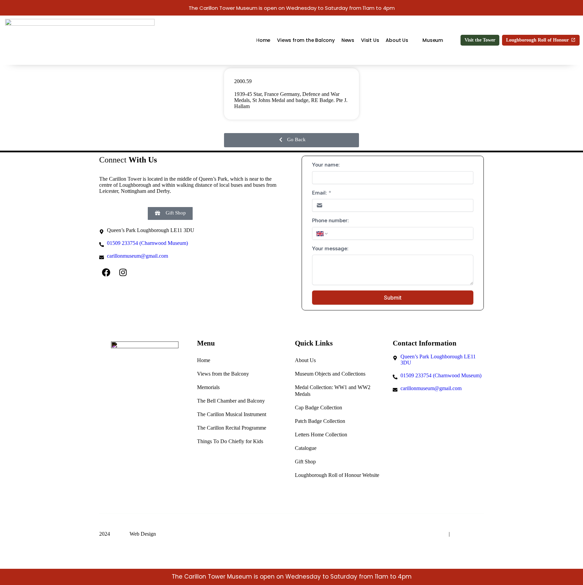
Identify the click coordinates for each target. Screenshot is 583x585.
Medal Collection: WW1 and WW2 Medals (332, 390)
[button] (291, 140)
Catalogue (305, 448)
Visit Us (370, 40)
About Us (397, 40)
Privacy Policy (467, 534)
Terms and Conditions (421, 534)
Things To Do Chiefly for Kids (230, 441)
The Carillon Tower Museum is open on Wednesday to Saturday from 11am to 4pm (292, 7)
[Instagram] (123, 272)
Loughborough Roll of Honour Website (337, 475)
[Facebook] (106, 272)
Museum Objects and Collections (330, 374)
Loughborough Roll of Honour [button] (537, 40)
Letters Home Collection (321, 434)
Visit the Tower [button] (480, 40)
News (347, 40)
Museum (432, 40)
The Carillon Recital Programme (231, 428)
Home (263, 40)
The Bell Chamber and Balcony (231, 401)
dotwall (119, 534)
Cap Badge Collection (318, 407)
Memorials (208, 387)
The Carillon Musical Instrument (231, 414)
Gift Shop (305, 461)
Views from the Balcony (306, 40)
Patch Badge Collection (320, 421)
